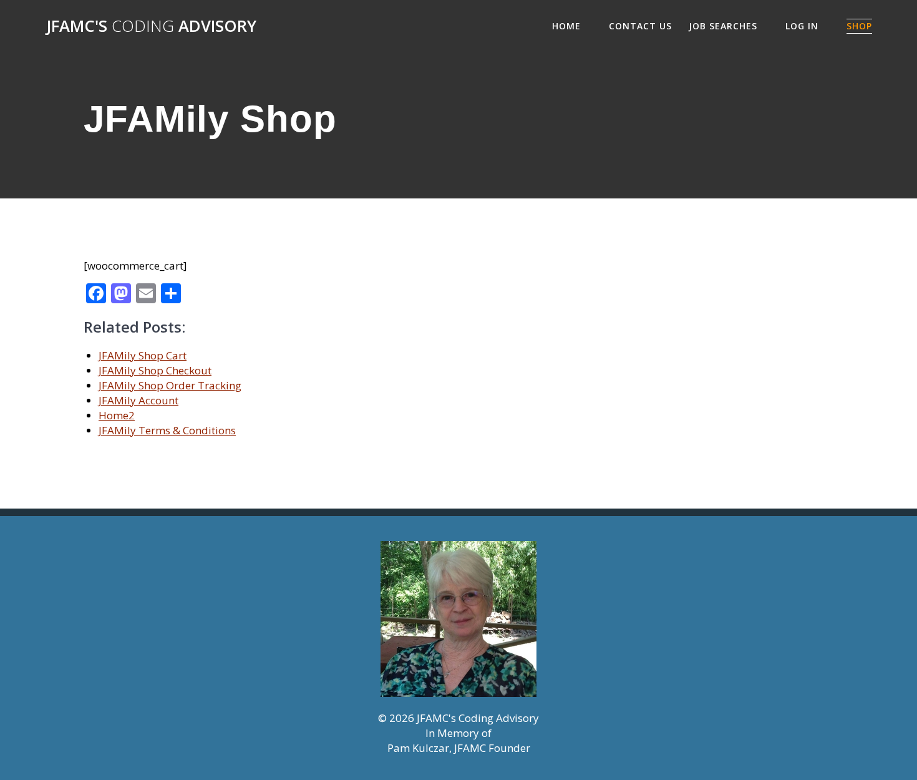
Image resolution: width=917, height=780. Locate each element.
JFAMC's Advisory (151, 26)
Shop (859, 26)
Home (566, 26)
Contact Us (640, 26)
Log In (801, 26)
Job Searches (723, 26)
